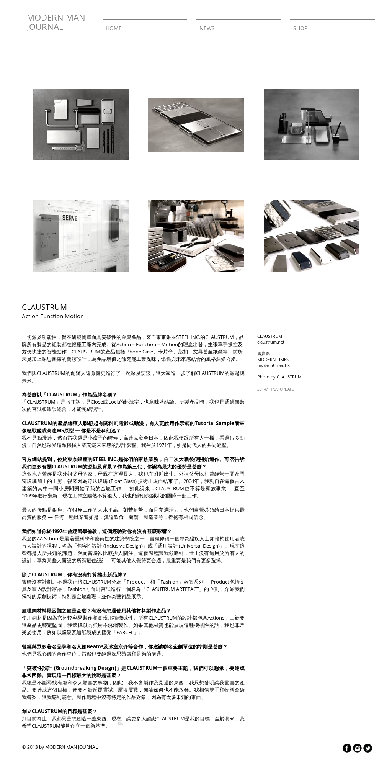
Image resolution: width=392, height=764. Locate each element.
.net (280, 342)
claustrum (267, 342)
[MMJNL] (120, 722)
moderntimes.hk (273, 365)
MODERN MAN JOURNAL (56, 22)
